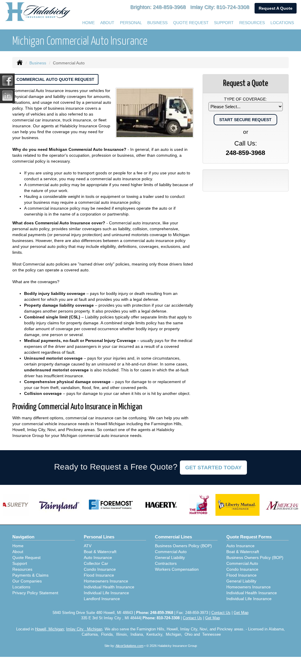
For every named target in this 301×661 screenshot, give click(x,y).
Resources (22, 569)
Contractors (166, 563)
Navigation (23, 536)
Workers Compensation (177, 569)
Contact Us (220, 613)
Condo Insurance (100, 569)
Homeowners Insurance (106, 581)
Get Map (241, 613)
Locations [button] (282, 22)
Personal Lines (99, 536)
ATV (87, 545)
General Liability (170, 557)
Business (37, 63)
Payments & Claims (30, 575)
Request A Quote (275, 8)
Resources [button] (252, 22)
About (17, 551)
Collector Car (96, 563)
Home (88, 22)
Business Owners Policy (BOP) (183, 545)
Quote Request (26, 557)
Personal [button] (131, 22)
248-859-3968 (169, 7)
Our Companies (27, 581)
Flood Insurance (99, 575)
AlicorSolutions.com (129, 645)
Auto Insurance (98, 557)
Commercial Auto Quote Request (55, 79)
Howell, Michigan (49, 629)
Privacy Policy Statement (35, 592)
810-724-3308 (232, 7)
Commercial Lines (173, 536)
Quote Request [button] (191, 22)
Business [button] (157, 22)
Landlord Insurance (102, 598)
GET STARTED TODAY (213, 467)
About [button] (107, 22)
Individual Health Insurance (109, 587)
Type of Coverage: (245, 99)
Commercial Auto (171, 551)
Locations (21, 587)
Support (19, 563)
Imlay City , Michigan (84, 629)
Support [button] (224, 22)
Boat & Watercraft (100, 551)
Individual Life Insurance (106, 592)
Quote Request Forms (249, 536)
